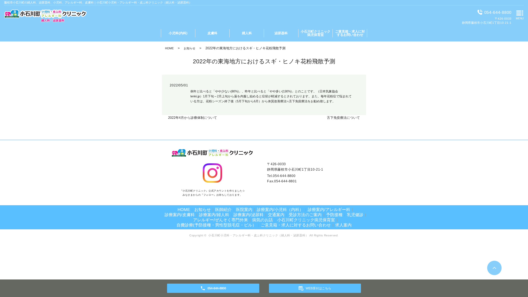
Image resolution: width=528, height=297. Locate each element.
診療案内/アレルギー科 (329, 209)
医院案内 (244, 209)
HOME (169, 48)
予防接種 (334, 214)
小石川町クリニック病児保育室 (315, 33)
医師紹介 (223, 209)
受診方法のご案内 (305, 214)
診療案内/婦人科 (214, 214)
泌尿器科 (281, 33)
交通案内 (276, 214)
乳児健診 (355, 214)
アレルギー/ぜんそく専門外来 (220, 220)
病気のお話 (262, 220)
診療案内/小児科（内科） (280, 209)
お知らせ (189, 48)
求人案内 (343, 225)
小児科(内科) (178, 33)
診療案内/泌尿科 (248, 214)
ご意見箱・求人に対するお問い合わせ (350, 33)
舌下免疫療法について (343, 117)
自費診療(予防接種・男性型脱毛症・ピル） (216, 225)
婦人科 (247, 33)
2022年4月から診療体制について (192, 117)
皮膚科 (212, 33)
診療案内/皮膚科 (180, 214)
